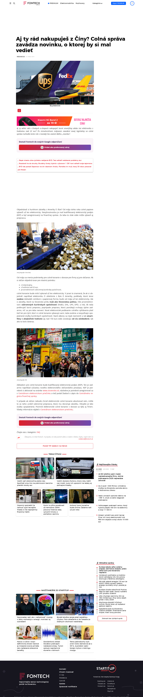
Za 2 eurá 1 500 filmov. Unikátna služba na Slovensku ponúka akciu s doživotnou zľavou (112, 488)
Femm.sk (110, 686)
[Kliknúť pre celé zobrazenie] (55, 83)
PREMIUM (54, 3)
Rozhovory (80, 3)
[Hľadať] (14, 3)
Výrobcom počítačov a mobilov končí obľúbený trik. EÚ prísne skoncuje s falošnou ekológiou (112, 577)
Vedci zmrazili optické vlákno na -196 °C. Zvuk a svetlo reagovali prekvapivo (112, 498)
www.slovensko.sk (51, 390)
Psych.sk (110, 691)
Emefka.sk (111, 683)
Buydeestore (55, 106)
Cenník (62, 681)
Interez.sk (110, 681)
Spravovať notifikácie (68, 686)
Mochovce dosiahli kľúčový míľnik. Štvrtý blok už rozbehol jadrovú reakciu (112, 604)
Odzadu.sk (101, 683)
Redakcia (21, 56)
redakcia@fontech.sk (86, 439)
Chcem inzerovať (66, 672)
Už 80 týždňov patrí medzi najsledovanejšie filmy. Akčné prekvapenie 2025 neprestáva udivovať (110, 477)
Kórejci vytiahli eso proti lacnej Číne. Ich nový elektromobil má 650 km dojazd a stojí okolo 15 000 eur (113, 518)
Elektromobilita (67, 3)
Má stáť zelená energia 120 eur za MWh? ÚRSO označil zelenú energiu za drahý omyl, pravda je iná (113, 584)
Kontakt (62, 669)
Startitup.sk (101, 681)
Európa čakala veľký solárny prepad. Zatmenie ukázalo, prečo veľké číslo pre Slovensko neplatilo (112, 569)
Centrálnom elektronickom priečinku (34, 393)
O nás (61, 675)
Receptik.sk (111, 688)
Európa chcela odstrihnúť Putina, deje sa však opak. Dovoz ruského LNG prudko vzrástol (113, 591)
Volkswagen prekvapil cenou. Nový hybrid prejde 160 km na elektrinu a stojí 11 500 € (112, 508)
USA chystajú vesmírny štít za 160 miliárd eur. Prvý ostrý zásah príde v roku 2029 (112, 598)
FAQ (38, 432)
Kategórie (96, 3)
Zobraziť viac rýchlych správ (112, 618)
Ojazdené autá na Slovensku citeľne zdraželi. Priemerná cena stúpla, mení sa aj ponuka (112, 610)
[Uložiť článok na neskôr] (19, 110)
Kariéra (62, 684)
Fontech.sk (101, 686)
